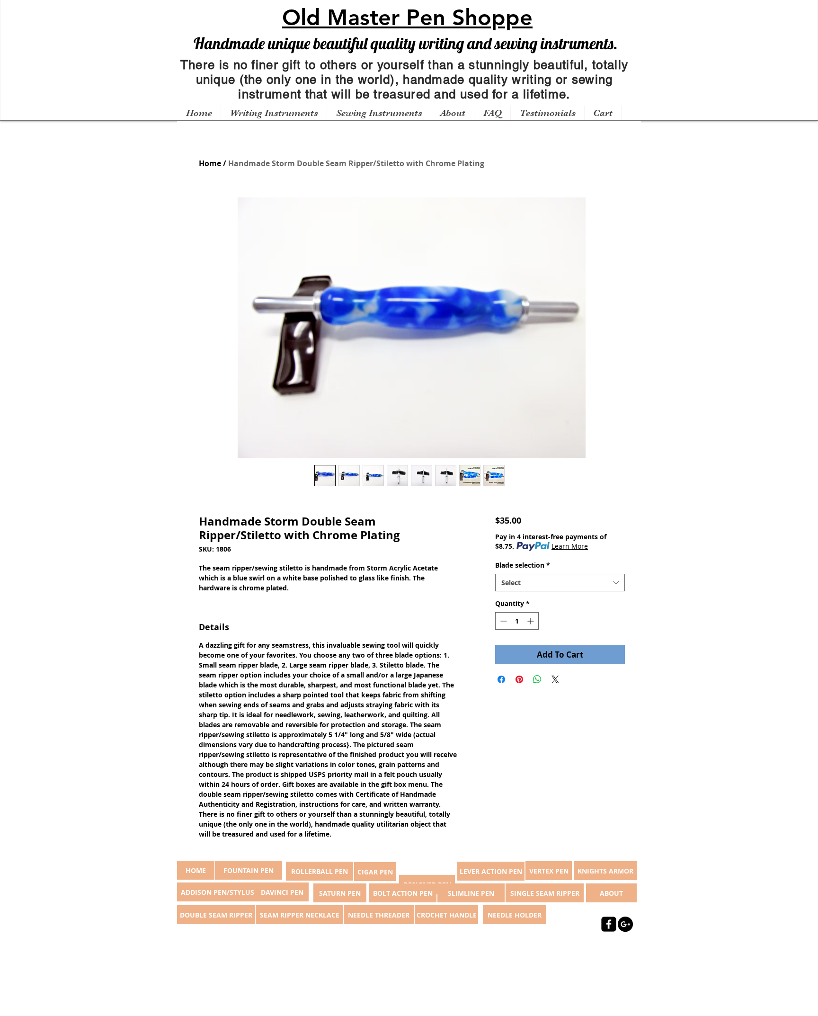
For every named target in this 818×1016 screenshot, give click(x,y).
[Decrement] (502, 621)
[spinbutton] (516, 621)
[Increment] (531, 621)
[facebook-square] (608, 924)
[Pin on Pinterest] (519, 679)
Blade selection (522, 565)
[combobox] (559, 583)
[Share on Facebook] (501, 679)
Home (210, 163)
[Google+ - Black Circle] (625, 924)
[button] (274, 113)
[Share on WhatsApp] (537, 679)
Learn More (569, 546)
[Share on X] (555, 679)
